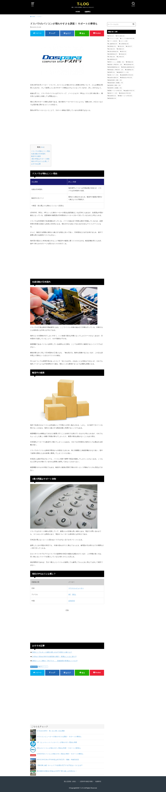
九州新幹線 (124, 43)
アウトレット (113, 38)
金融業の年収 (129, 90)
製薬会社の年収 (127, 77)
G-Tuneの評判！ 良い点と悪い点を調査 (51, 731)
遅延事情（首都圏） (115, 88)
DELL (74, 594)
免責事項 (87, 11)
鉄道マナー (113, 93)
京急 (121, 46)
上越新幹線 (113, 43)
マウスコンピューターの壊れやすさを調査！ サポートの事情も (59, 736)
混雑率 (112, 72)
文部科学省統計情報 (86, 781)
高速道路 (112, 98)
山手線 (121, 56)
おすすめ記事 (36, 164)
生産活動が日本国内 (38, 154)
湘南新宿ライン (123, 72)
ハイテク (34, 666)
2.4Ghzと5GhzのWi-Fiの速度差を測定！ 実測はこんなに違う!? (54, 656)
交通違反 (112, 46)
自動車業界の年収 (127, 75)
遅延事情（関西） (115, 85)
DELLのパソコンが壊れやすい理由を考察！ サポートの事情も (59, 748)
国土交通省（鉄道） (70, 781)
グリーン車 (113, 41)
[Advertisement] (67, 127)
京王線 (112, 49)
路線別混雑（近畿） (115, 80)
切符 (124, 51)
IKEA (111, 36)
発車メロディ (113, 75)
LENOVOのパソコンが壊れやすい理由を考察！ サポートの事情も (60, 754)
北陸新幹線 (113, 54)
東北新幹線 (129, 64)
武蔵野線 (129, 69)
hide (42, 147)
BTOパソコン (43, 666)
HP (69, 594)
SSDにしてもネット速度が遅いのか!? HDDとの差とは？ (52, 652)
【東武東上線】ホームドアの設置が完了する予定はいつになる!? (59, 765)
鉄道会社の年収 (125, 93)
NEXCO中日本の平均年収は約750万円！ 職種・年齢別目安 (58, 759)
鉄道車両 (112, 95)
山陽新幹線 (113, 59)
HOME (78, 11)
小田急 (112, 56)
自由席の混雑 (113, 77)
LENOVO (71, 601)
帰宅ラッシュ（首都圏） (116, 62)
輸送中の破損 (36, 156)
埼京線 (123, 54)
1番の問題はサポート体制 (40, 159)
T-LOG (83, 4)
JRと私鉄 (120, 36)
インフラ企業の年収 (128, 38)
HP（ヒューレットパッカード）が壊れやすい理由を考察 (57, 742)
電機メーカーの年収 (125, 95)
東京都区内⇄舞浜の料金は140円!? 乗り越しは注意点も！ (57, 771)
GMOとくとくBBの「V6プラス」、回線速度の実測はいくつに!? (54, 661)
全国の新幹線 (113, 51)
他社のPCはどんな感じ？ (40, 161)
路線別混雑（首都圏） (116, 82)
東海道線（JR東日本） (116, 69)
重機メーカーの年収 (115, 90)
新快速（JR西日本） (115, 64)
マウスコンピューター (76, 588)
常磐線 (130, 62)
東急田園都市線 (114, 67)
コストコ (123, 41)
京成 (129, 46)
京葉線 (121, 49)
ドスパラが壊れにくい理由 (40, 151)
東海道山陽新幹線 (128, 67)
